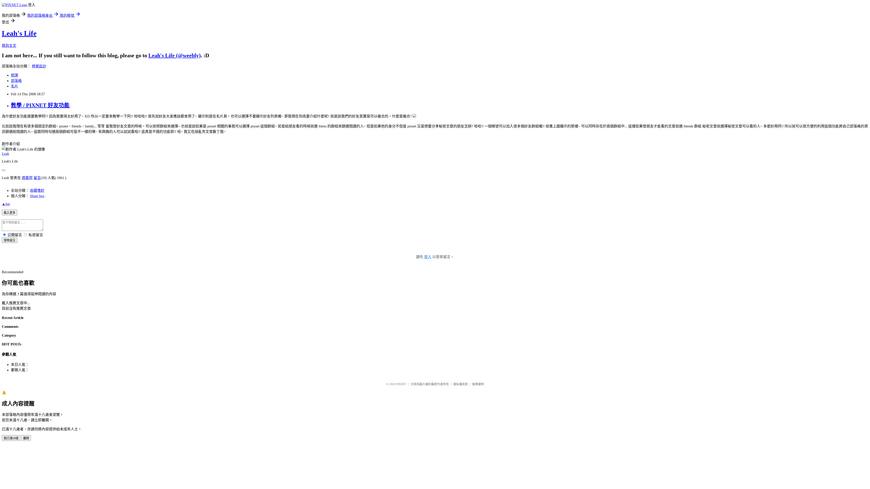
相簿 (14, 75)
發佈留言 (9, 240)
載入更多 (9, 212)
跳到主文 (9, 46)
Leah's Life (19, 33)
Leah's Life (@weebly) (174, 55)
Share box (37, 196)
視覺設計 (39, 66)
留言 (37, 178)
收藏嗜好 (37, 190)
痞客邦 (27, 178)
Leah (5, 154)
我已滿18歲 (11, 438)
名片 (14, 86)
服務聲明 (478, 384)
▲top (6, 204)
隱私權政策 (460, 384)
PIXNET (401, 384)
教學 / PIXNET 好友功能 (40, 105)
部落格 (16, 81)
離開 (26, 438)
